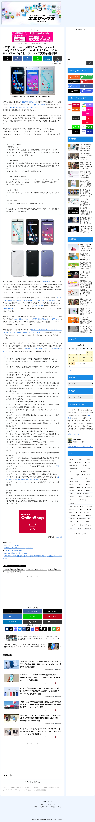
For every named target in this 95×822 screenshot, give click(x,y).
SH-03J (51, 569)
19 (76, 360)
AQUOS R (46, 281)
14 (84, 358)
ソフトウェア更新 (9, 572)
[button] (57, 58)
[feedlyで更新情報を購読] (54, 629)
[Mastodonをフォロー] (15, 629)
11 (73, 358)
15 (87, 358)
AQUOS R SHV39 (37, 305)
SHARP (58, 569)
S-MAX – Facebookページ (13, 550)
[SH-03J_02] (32, 232)
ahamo (89, 105)
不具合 (18, 572)
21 (84, 360)
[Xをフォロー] (11, 629)
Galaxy (89, 131)
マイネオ (89, 127)
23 (91, 360)
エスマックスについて (48, 804)
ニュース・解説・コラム (19, 566)
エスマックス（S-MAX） (12, 545)
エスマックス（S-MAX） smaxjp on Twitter (18, 548)
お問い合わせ (48, 801)
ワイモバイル (89, 120)
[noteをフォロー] (45, 629)
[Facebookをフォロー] (24, 629)
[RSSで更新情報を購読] (58, 629)
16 (91, 358)
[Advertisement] (32, 591)
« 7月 (69, 370)
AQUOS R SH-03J (38, 105)
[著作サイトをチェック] (7, 629)
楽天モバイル (89, 111)
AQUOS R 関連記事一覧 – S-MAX (15, 553)
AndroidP (7, 569)
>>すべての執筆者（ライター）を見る (80, 447)
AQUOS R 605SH (10, 308)
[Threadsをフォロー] (28, 629)
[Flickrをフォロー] (49, 629)
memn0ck (59, 537)
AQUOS (14, 569)
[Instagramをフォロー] (32, 629)
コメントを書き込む (32, 782)
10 (69, 358)
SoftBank (76, 118)
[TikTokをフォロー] (41, 629)
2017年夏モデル (27, 102)
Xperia (76, 131)
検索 (69, 59)
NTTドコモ (7, 566)
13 (80, 358)
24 (69, 363)
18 (73, 360)
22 (87, 360)
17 (69, 360)
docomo (76, 105)
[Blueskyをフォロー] (20, 629)
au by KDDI (76, 109)
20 (80, 360)
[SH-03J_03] (32, 263)
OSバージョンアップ (41, 569)
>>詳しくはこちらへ (74, 434)
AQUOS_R (22, 569)
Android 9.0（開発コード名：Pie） (21, 107)
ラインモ (76, 127)
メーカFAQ (55, 466)
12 (76, 358)
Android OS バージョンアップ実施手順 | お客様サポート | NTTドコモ (36, 319)
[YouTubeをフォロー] (37, 629)
